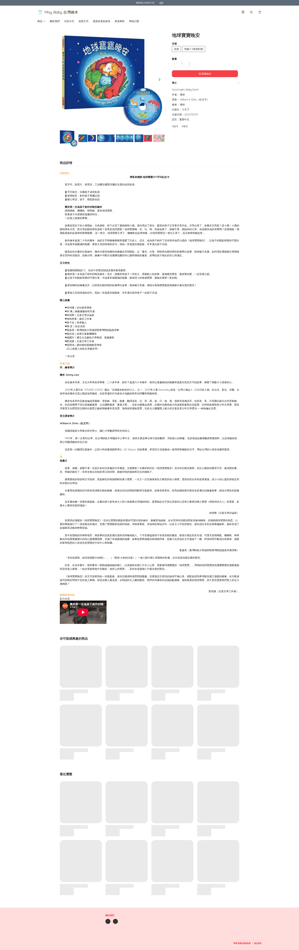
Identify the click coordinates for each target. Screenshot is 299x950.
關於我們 (55, 21)
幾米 (185, 126)
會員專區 (120, 21)
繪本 (175, 126)
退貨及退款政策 (101, 21)
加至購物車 (205, 73)
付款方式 (69, 21)
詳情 (161, 3)
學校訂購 (134, 21)
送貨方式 (83, 21)
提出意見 (258, 943)
